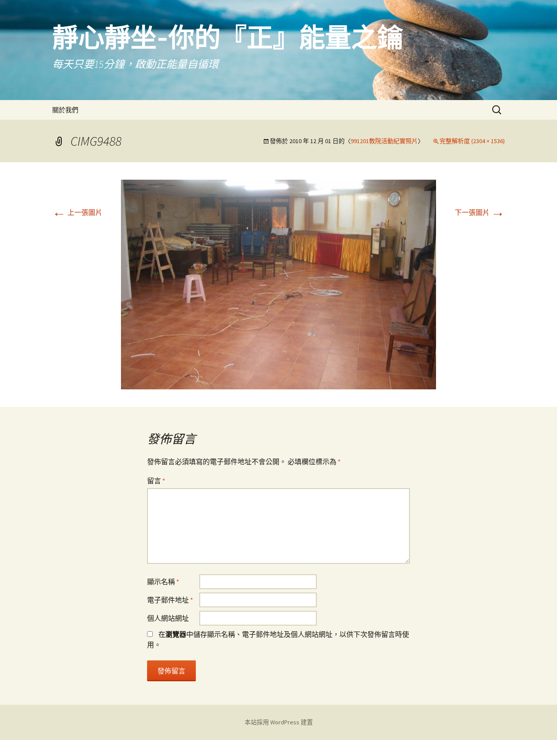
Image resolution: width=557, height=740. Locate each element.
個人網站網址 (168, 618)
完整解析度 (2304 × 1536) (472, 141)
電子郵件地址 (170, 600)
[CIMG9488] (278, 283)
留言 (156, 480)
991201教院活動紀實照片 (384, 141)
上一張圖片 (77, 212)
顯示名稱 (163, 581)
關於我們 (65, 110)
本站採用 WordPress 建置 (279, 722)
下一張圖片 (480, 212)
